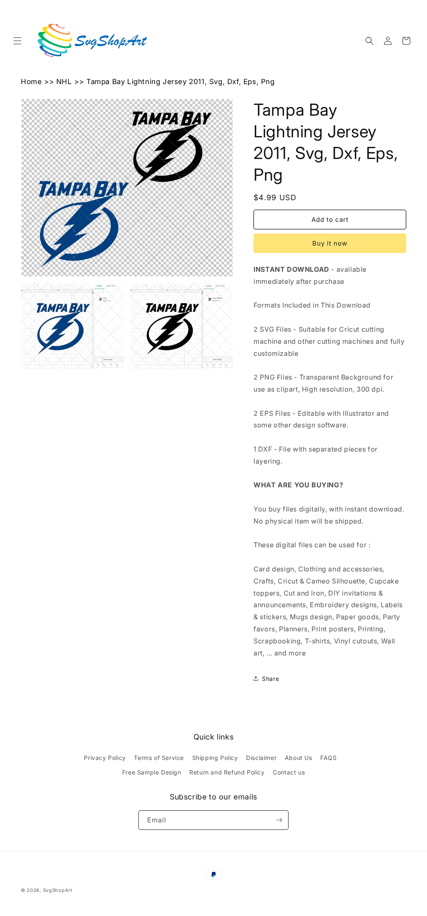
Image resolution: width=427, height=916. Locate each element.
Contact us (289, 772)
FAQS (328, 757)
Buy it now (329, 243)
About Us (298, 757)
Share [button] (270, 678)
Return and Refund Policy (226, 772)
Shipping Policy (215, 757)
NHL (64, 81)
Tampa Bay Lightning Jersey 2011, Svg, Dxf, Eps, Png (180, 81)
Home (31, 81)
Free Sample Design (151, 772)
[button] (17, 41)
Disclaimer (261, 757)
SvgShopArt (58, 890)
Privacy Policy (105, 757)
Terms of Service (159, 757)
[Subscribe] (279, 820)
